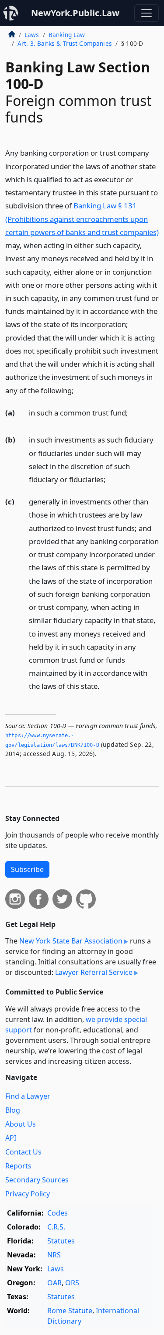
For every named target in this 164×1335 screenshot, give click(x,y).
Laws (31, 35)
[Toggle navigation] (146, 13)
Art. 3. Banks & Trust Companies (64, 43)
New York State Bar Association (70, 941)
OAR (54, 1282)
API (10, 1138)
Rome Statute (69, 1310)
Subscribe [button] (27, 869)
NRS (54, 1255)
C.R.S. (56, 1227)
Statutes (61, 1241)
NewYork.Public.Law (75, 13)
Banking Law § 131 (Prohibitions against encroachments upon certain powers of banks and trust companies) (82, 219)
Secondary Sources (37, 1180)
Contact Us (23, 1152)
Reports (18, 1166)
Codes (57, 1213)
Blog (12, 1110)
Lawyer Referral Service (94, 972)
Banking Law (67, 35)
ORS (72, 1282)
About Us (20, 1124)
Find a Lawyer (27, 1096)
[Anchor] (78, 390)
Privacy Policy (27, 1194)
